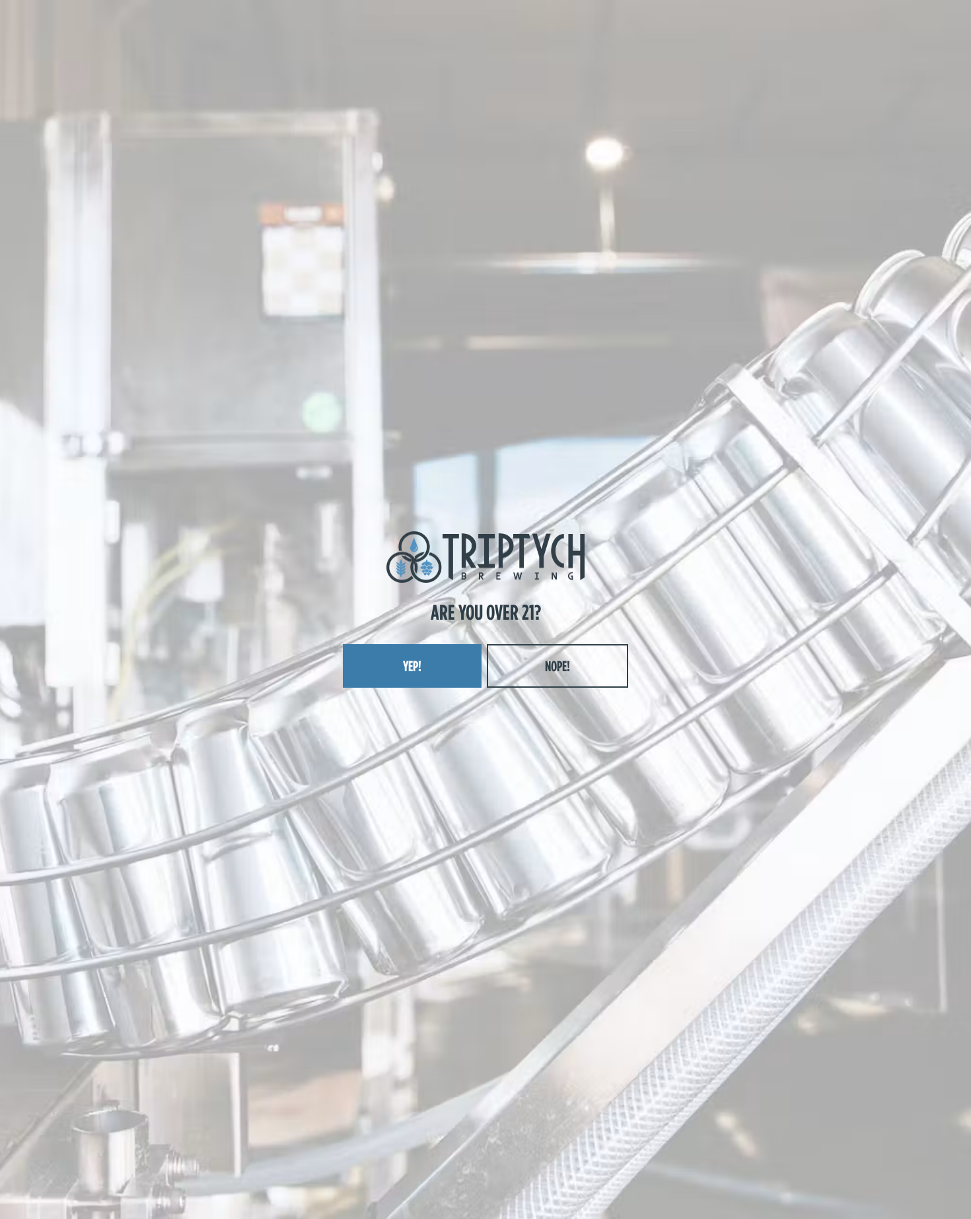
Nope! (557, 666)
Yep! (412, 666)
